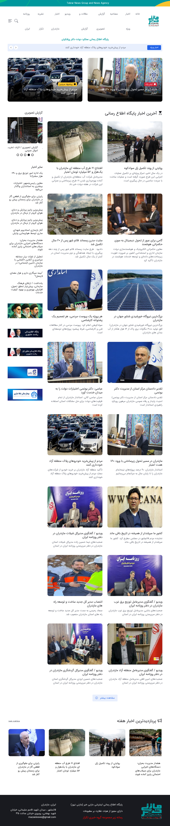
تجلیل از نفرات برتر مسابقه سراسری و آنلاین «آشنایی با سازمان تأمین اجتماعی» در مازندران (28, 261)
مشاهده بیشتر (107, 698)
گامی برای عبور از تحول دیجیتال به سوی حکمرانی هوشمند (138, 242)
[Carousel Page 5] (18, 155)
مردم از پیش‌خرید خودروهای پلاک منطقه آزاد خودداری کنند (114, 47)
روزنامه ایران (26, 21)
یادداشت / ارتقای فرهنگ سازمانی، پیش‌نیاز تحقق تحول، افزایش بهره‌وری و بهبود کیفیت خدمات (26, 288)
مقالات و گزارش (83, 21)
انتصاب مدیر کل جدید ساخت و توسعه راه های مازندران (77, 603)
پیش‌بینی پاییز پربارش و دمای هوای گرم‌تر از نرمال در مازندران (26, 211)
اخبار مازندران (55, 21)
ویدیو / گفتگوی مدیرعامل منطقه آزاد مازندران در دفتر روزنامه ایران (135, 672)
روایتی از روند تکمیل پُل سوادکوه (143, 168)
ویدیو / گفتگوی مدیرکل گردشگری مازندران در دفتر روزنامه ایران (76, 672)
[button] (16, 21)
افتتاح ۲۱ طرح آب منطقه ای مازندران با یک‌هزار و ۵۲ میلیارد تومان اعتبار (79, 170)
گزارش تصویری (100, 21)
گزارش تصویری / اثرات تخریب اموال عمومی (26, 149)
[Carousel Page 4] (21, 155)
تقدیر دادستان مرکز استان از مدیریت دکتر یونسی (138, 390)
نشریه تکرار (41, 21)
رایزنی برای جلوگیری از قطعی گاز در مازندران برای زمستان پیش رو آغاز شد (25, 199)
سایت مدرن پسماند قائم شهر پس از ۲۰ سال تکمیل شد (77, 242)
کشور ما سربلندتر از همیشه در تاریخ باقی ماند (136, 533)
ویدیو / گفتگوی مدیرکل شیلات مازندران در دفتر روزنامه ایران (77, 535)
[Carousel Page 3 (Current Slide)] (25, 155)
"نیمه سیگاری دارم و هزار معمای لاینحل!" (26, 274)
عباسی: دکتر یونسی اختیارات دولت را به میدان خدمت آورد (78, 390)
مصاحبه (114, 14)
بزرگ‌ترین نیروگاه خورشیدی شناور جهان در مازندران (138, 318)
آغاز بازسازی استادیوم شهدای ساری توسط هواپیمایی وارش (27, 231)
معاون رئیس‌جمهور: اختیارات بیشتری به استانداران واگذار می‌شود (27, 186)
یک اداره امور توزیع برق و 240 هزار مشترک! (27, 174)
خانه (137, 14)
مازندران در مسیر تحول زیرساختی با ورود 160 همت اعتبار (127, 91)
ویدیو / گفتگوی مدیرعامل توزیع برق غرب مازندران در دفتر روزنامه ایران (138, 603)
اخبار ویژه (128, 21)
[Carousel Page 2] (29, 155)
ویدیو (67, 14)
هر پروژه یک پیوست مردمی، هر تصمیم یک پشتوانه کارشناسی (77, 318)
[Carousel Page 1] (32, 155)
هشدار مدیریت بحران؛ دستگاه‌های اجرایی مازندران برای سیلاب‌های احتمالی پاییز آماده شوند (25, 245)
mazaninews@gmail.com (42, 817)
